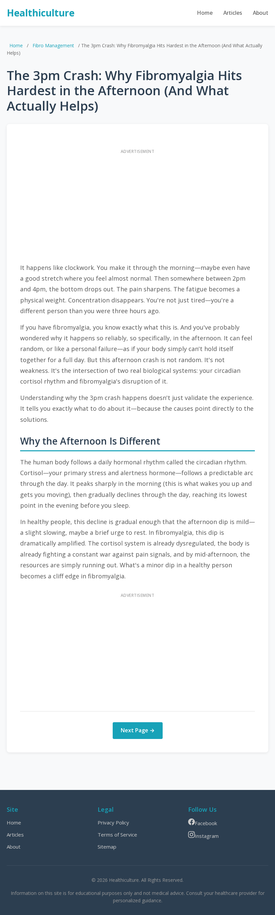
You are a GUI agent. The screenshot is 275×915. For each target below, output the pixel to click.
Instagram (207, 836)
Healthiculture (40, 12)
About (260, 12)
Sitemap (107, 846)
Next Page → (138, 730)
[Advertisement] (137, 204)
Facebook (206, 823)
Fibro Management (53, 45)
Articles (232, 12)
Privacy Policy (113, 822)
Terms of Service (117, 834)
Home (205, 12)
